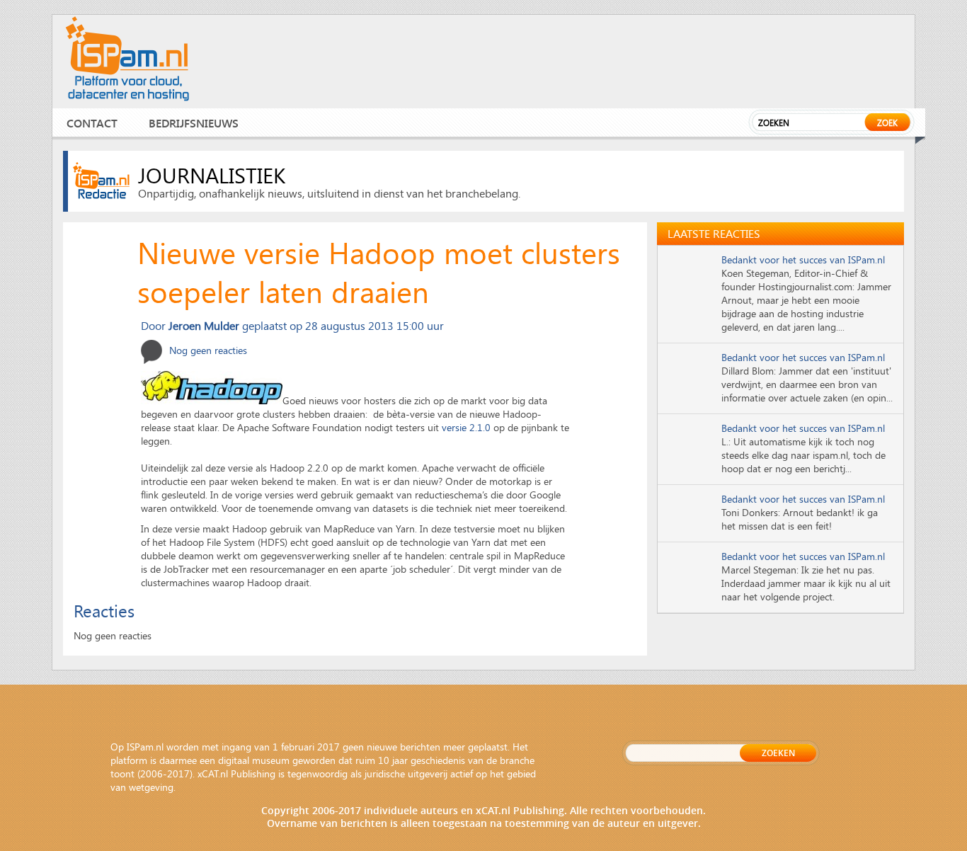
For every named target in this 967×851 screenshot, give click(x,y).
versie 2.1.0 (466, 427)
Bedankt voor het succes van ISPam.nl (803, 259)
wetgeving (151, 787)
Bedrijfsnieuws (194, 122)
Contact (92, 122)
